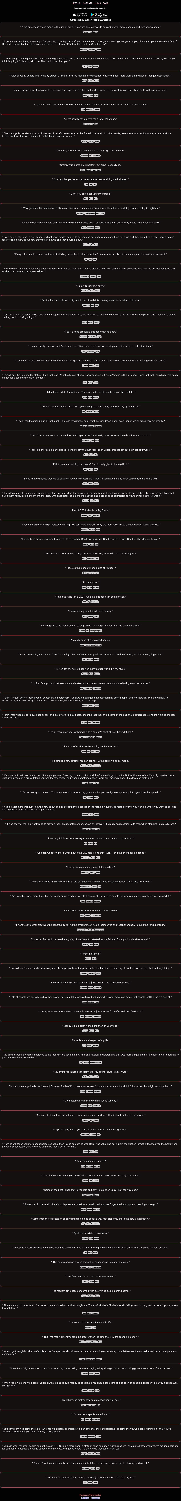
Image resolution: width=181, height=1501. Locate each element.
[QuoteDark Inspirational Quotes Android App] (98, 15)
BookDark (85, 1498)
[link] (77, 2)
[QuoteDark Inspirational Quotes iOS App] (80, 15)
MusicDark (95, 1498)
